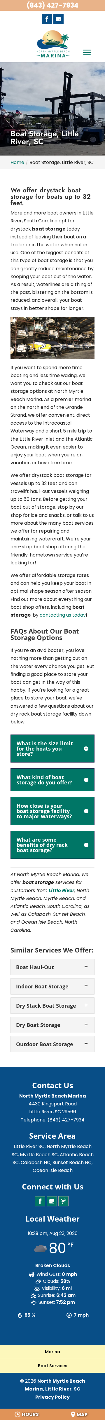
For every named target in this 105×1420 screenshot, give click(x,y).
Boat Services (52, 1366)
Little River (61, 890)
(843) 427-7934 (52, 5)
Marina (52, 1352)
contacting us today (63, 615)
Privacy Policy (52, 1397)
